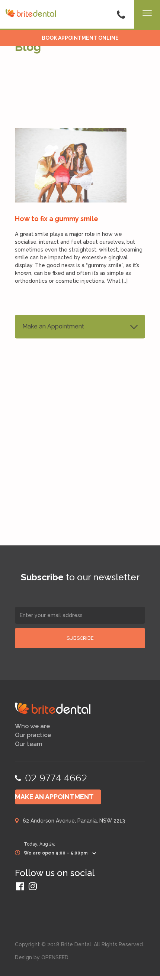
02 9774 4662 (56, 778)
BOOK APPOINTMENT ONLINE (80, 38)
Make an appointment (54, 797)
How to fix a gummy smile (56, 219)
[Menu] (147, 15)
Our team (28, 744)
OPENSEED (54, 957)
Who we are (32, 726)
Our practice (33, 735)
